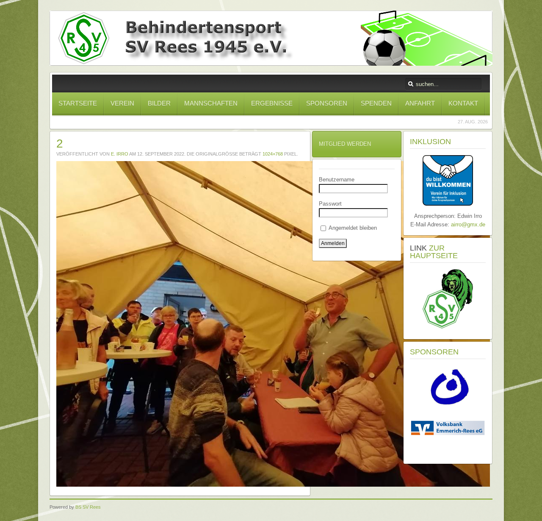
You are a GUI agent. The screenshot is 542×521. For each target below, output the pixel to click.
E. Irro (119, 153)
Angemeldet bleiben (352, 228)
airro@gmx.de (468, 224)
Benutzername (336, 179)
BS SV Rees (88, 507)
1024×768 (273, 153)
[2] (273, 485)
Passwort (330, 204)
